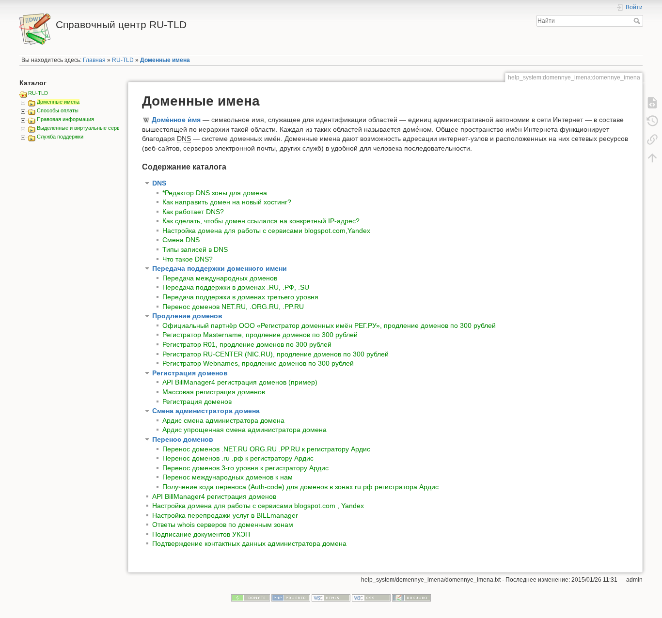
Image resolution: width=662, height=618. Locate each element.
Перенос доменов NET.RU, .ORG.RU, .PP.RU (233, 306)
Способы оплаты (58, 110)
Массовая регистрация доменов (213, 392)
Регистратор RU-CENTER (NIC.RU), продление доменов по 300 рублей (275, 354)
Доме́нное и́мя (176, 120)
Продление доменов (187, 316)
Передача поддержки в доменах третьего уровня (240, 297)
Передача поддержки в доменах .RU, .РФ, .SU (235, 287)
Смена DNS (181, 240)
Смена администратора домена (206, 411)
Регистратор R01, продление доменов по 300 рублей (246, 344)
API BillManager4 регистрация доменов (214, 496)
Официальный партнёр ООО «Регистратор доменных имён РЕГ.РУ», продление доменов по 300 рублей (329, 325)
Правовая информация (65, 119)
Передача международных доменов (219, 278)
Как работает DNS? (193, 212)
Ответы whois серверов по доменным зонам (222, 524)
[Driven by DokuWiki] (411, 597)
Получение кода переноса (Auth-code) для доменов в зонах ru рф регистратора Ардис (300, 487)
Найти (638, 20)
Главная (94, 60)
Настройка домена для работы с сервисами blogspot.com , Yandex (258, 506)
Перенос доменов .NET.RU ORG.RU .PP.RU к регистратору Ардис (266, 449)
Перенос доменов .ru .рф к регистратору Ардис (238, 458)
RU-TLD (123, 60)
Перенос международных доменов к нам (227, 477)
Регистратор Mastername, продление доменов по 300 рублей (260, 335)
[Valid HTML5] (331, 597)
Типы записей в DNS (195, 249)
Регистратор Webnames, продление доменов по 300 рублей (258, 363)
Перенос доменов (182, 439)
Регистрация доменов (190, 373)
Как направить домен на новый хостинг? (226, 202)
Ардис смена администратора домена (223, 420)
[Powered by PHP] (290, 597)
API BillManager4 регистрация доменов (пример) (239, 382)
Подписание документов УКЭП (201, 534)
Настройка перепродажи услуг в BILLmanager (225, 515)
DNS (159, 183)
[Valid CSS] (371, 597)
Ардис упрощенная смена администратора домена (244, 429)
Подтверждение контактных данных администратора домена (249, 543)
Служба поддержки (60, 136)
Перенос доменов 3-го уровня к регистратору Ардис (245, 468)
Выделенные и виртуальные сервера (82, 128)
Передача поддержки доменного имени (219, 268)
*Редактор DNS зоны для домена (214, 193)
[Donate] (250, 597)
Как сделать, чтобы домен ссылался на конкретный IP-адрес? (261, 221)
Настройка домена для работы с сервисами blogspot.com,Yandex (266, 230)
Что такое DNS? (187, 259)
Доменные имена (165, 60)
